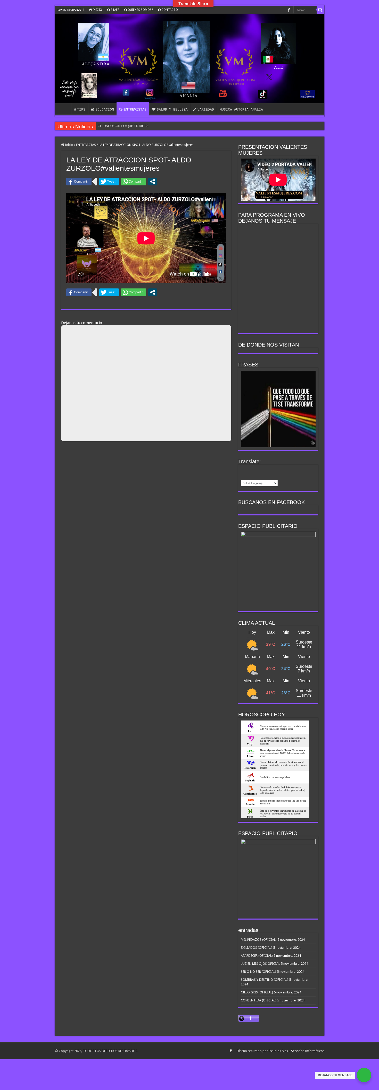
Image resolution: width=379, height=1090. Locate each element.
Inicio (68, 145)
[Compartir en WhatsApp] (133, 181)
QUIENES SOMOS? (140, 10)
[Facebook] (288, 10)
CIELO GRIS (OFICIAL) (257, 992)
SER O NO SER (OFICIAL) (258, 972)
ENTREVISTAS (135, 109)
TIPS (81, 109)
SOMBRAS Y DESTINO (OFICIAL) (264, 980)
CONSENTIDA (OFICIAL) (258, 1000)
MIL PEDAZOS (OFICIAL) (259, 940)
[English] (244, 469)
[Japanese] (271, 469)
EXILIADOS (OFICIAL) (256, 948)
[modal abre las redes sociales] (152, 181)
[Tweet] (109, 181)
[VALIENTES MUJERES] (189, 58)
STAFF (114, 10)
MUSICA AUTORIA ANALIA (241, 109)
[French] (251, 469)
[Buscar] (320, 10)
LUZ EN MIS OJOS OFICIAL (260, 964)
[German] (257, 469)
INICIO (97, 10)
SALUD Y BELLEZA (172, 109)
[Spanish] (244, 476)
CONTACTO (169, 10)
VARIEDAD (205, 109)
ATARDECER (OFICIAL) (257, 956)
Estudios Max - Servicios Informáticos (296, 1051)
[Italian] (264, 469)
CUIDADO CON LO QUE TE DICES (123, 126)
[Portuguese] (277, 469)
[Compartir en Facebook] (79, 181)
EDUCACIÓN (104, 109)
